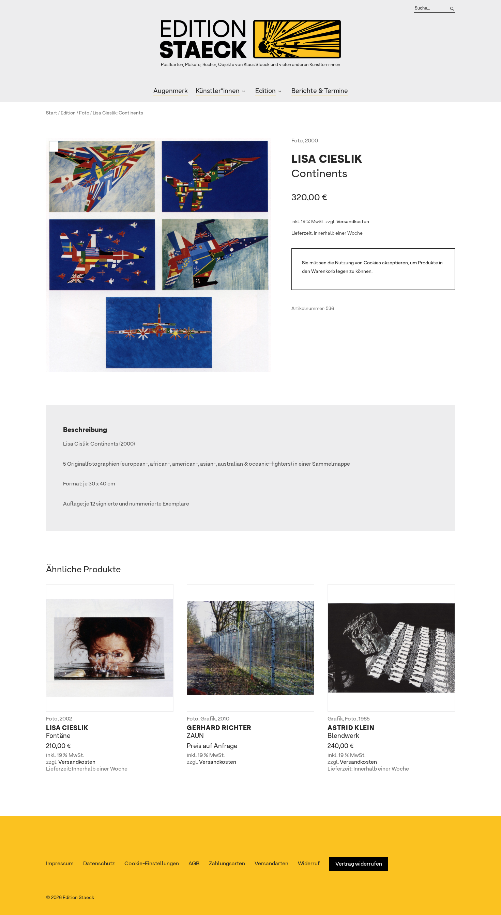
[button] (54, 146)
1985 (364, 719)
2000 (311, 141)
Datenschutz (99, 864)
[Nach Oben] (493, 897)
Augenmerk (170, 91)
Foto (84, 113)
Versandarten (271, 864)
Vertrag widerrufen (358, 864)
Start (51, 113)
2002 (66, 719)
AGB (193, 864)
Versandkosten (352, 221)
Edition (265, 91)
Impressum (60, 864)
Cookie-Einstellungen (151, 864)
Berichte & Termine (319, 91)
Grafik (208, 719)
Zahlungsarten (227, 864)
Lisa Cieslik (105, 113)
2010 (223, 719)
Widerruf (309, 864)
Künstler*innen (218, 91)
